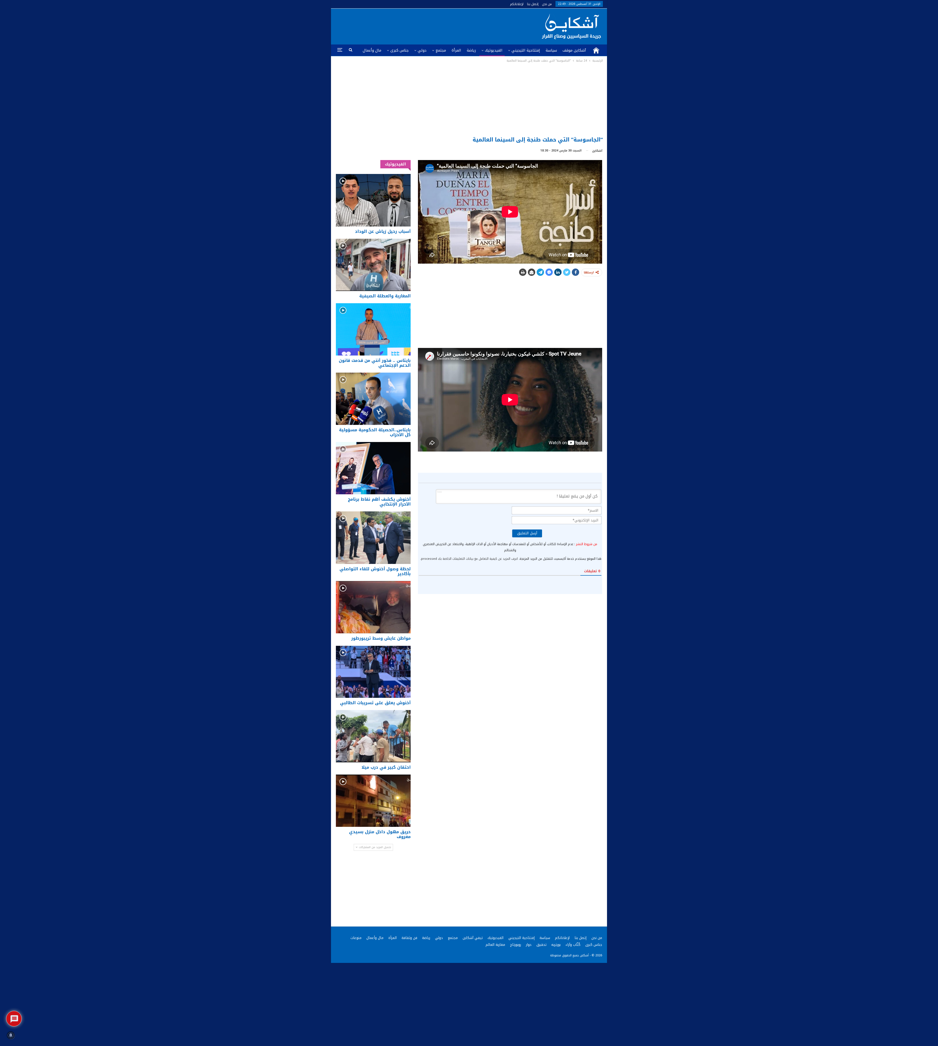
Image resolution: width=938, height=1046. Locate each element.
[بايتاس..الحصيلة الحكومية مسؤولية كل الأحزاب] (373, 399)
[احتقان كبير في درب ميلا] (373, 736)
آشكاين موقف (574, 50)
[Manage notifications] (11, 1035)
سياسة (551, 50)
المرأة (456, 50)
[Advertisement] (469, 100)
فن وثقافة (409, 938)
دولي (422, 50)
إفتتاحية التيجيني (526, 50)
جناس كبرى (399, 50)
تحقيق (541, 944)
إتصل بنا (532, 4)
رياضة (471, 50)
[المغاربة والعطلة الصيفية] (373, 265)
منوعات (356, 938)
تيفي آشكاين (473, 938)
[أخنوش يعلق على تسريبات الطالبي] (373, 672)
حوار (529, 944)
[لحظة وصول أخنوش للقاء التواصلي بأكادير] (373, 537)
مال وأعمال (372, 50)
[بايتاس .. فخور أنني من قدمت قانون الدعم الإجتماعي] (373, 329)
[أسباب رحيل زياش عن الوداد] (373, 200)
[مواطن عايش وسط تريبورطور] (373, 607)
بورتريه (556, 944)
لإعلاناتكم (516, 4)
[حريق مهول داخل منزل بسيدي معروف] (373, 801)
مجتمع (441, 50)
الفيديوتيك (493, 50)
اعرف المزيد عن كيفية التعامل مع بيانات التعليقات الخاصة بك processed (469, 559)
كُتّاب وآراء (572, 944)
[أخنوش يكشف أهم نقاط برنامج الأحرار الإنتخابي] (373, 468)
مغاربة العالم (495, 944)
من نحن (547, 4)
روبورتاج (515, 944)
